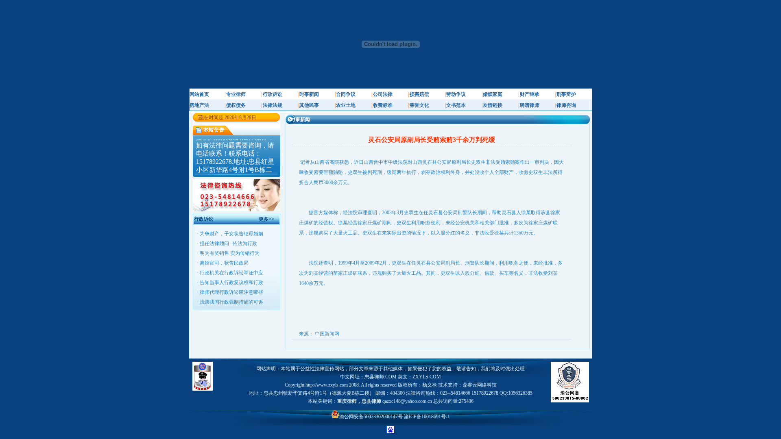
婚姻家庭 (492, 94)
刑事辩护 (566, 94)
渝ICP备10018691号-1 (427, 416)
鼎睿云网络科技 (479, 385)
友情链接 (492, 105)
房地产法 (199, 105)
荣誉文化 (419, 105)
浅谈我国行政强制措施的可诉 (231, 302)
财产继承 (529, 94)
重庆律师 (347, 401)
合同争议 (346, 94)
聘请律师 (529, 105)
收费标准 (383, 105)
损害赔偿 (419, 94)
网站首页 (199, 94)
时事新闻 (309, 94)
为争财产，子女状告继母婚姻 (231, 234)
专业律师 (236, 94)
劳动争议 (456, 94)
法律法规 (272, 105)
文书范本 (456, 105)
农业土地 (346, 105)
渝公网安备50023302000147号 (371, 416)
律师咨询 (566, 105)
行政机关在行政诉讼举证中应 (231, 273)
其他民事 (309, 105)
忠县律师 (371, 401)
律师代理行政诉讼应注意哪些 (231, 292)
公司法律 (383, 94)
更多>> (266, 219)
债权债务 (236, 105)
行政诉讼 (272, 94)
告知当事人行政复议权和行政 (231, 282)
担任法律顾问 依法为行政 (228, 243)
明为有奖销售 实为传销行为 (230, 253)
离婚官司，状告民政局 (224, 263)
